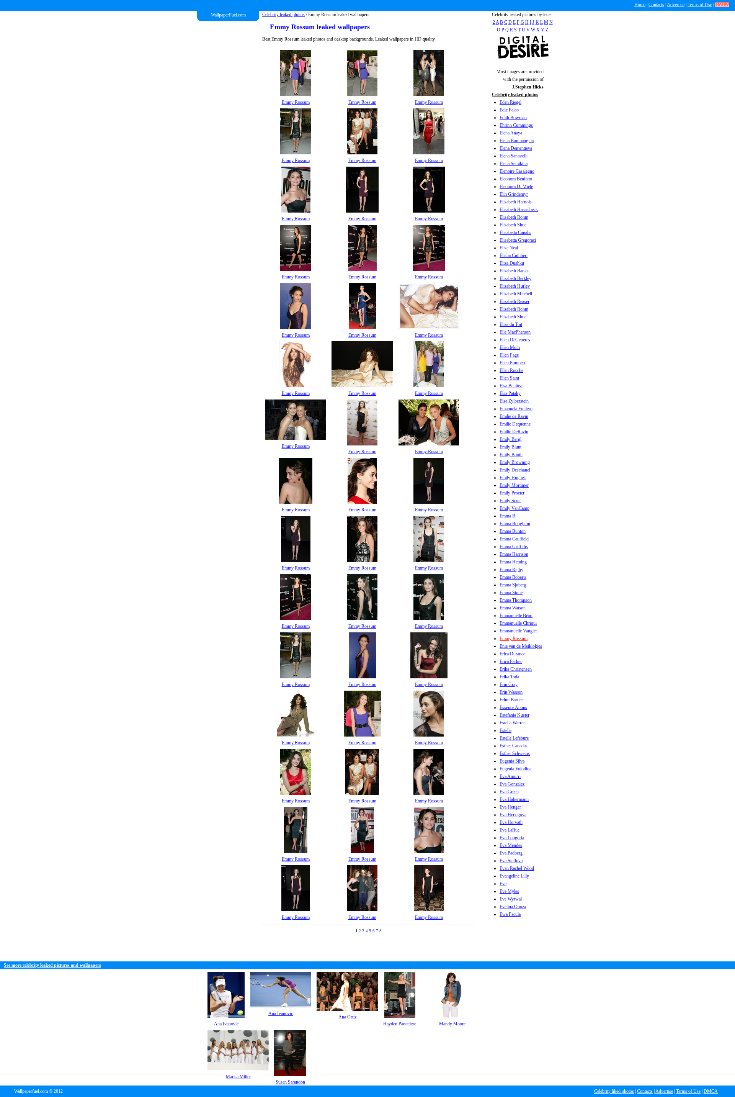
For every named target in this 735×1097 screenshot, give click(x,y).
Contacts (656, 4)
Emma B (507, 516)
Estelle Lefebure (514, 738)
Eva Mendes (511, 845)
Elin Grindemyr (514, 194)
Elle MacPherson (515, 332)
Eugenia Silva (512, 761)
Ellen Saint (509, 378)
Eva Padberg (511, 853)
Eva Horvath (511, 822)
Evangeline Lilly (514, 876)
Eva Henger (510, 807)
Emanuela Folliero (516, 408)
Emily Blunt (510, 447)
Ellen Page (509, 355)
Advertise (675, 4)
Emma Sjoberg (513, 585)
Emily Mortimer (514, 485)
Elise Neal (509, 248)
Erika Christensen (516, 669)
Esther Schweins (515, 753)
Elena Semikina (514, 163)
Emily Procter (512, 493)
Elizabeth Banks (514, 270)
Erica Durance (512, 654)
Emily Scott (510, 500)
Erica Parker (511, 661)
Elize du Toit (511, 324)
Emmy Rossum (514, 638)
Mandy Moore (452, 1024)
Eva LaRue (509, 830)
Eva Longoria (512, 837)
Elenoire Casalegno (517, 171)
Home (639, 4)
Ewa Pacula (510, 914)
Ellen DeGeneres (515, 339)
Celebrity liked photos (614, 1091)
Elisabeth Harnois (516, 202)
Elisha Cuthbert (514, 255)
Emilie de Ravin (514, 416)
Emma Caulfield (514, 539)
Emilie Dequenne (515, 424)
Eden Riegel (510, 102)
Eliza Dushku (512, 263)
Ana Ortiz (347, 1017)
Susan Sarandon (290, 1082)
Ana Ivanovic (226, 1024)
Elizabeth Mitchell (516, 293)
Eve (503, 883)
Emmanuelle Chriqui (518, 623)
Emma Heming (513, 562)
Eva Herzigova (513, 814)
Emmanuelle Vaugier (518, 631)
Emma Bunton (513, 531)
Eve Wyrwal (511, 899)
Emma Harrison (514, 554)
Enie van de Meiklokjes (521, 646)
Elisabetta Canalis (515, 232)
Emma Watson (513, 608)
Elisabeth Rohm (514, 217)
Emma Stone (511, 592)
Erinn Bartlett (512, 699)
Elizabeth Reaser (514, 301)
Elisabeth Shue (513, 225)
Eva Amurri (510, 776)
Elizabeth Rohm (514, 309)
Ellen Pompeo (512, 362)
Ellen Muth (510, 347)
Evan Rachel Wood (517, 868)
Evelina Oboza (513, 906)
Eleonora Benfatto (516, 179)
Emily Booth (511, 454)
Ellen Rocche (511, 370)
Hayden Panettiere (399, 1024)
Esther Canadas (514, 745)
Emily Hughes (513, 477)
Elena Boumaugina (517, 140)
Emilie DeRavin (514, 431)
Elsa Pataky (510, 393)
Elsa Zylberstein (514, 401)
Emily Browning (515, 462)
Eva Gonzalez (512, 784)
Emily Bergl (510, 439)
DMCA (722, 4)
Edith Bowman (513, 117)
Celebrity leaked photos (283, 14)
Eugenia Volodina (515, 768)
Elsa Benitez (511, 385)
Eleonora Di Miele (516, 186)
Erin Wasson (511, 692)
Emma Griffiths (514, 546)
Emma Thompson (516, 600)
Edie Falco (509, 110)
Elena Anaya (511, 133)
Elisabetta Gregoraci (518, 240)
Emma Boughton (515, 523)
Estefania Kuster (514, 715)
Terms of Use (700, 4)
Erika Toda (509, 676)
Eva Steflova (511, 860)
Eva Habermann (514, 799)
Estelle (505, 730)
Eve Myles (509, 891)
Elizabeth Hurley (515, 286)
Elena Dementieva (516, 148)
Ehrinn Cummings (516, 125)
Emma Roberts (513, 577)
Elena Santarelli (514, 156)
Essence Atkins (513, 707)
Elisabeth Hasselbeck (519, 209)
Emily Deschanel (515, 470)
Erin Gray (509, 684)
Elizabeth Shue (513, 316)
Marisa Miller (238, 1076)
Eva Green (509, 791)
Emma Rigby (511, 569)
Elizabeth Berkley (515, 278)
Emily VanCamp (514, 508)
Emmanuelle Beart (516, 615)
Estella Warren (513, 722)
